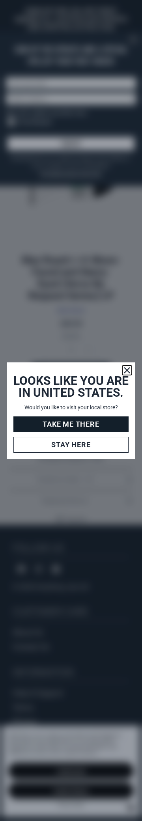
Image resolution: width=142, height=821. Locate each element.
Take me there (71, 424)
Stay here (70, 444)
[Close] (127, 370)
